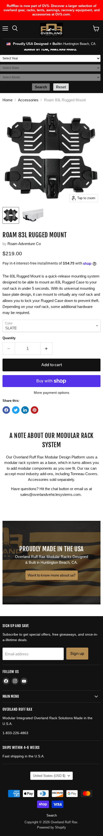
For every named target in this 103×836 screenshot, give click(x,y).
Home (7, 100)
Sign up (77, 653)
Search (51, 815)
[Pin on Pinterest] (34, 410)
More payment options (51, 393)
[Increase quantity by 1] (46, 348)
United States (49, 776)
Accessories (28, 100)
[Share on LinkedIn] (25, 410)
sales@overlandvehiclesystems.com (50, 494)
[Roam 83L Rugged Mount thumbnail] (11, 215)
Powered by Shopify (51, 827)
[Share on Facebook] (6, 410)
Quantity (9, 338)
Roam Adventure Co (24, 244)
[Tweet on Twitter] (16, 410)
